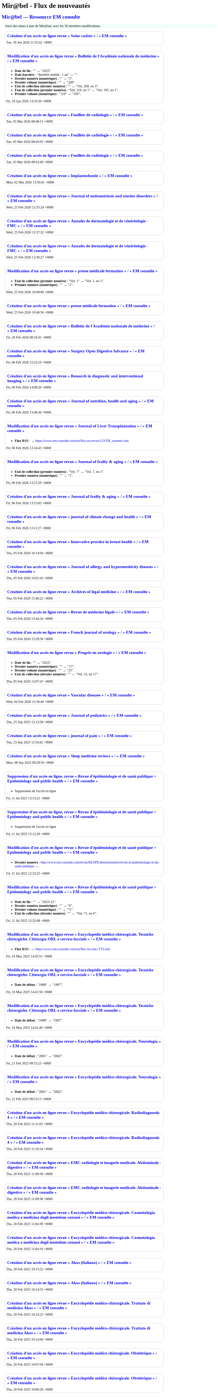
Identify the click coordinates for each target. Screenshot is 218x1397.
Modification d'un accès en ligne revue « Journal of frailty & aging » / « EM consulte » (82, 461)
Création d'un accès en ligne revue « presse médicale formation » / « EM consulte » (79, 305)
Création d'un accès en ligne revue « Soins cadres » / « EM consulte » (67, 36)
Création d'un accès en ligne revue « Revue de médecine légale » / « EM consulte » (78, 612)
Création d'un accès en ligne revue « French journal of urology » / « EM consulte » (79, 632)
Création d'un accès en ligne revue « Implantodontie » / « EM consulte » (69, 175)
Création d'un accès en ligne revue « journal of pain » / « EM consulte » (69, 735)
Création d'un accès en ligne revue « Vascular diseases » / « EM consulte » (71, 695)
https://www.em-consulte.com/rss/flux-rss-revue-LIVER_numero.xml (81, 441)
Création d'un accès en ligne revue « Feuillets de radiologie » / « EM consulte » (75, 115)
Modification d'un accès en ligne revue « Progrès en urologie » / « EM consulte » (76, 652)
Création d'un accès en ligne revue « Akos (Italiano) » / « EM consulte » (69, 1262)
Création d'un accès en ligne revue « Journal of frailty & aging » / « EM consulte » (79, 496)
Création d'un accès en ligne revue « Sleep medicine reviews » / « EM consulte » (76, 756)
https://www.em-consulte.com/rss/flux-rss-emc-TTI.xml (72, 949)
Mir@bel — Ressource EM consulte (41, 17)
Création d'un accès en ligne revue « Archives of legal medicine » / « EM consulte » (79, 591)
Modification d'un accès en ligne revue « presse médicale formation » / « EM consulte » (82, 271)
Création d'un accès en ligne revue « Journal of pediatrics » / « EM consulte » (74, 715)
